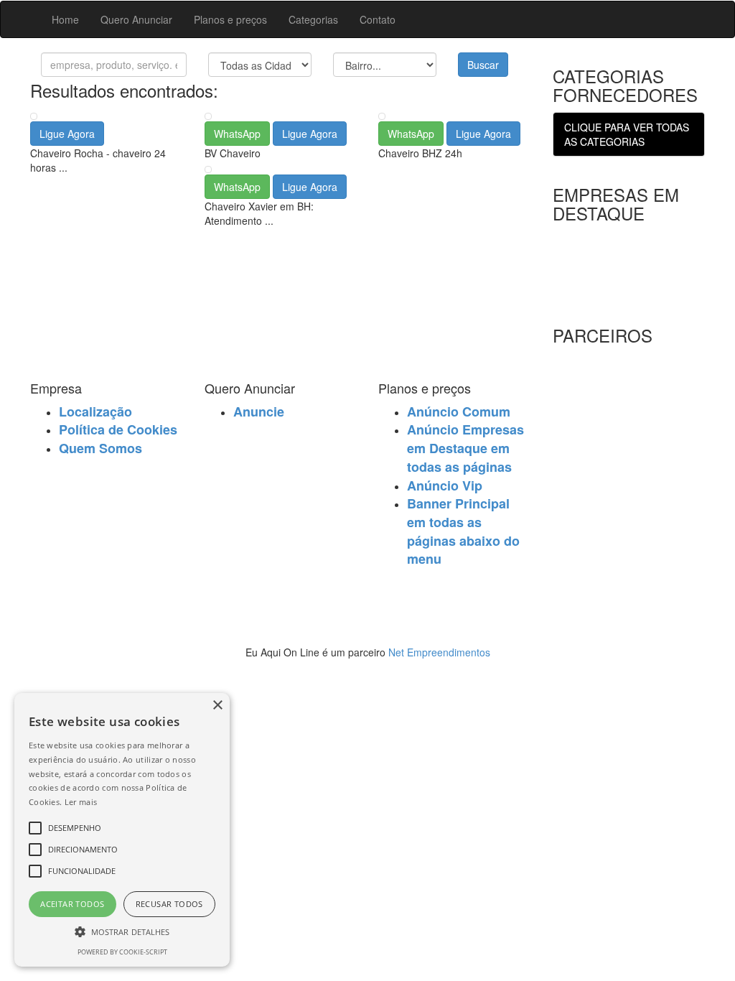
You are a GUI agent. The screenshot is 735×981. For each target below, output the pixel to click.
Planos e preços (230, 19)
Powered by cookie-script (122, 952)
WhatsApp (237, 133)
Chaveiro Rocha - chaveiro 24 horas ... (98, 160)
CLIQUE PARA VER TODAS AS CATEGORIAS (626, 134)
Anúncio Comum (458, 411)
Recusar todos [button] (169, 903)
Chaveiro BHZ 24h (420, 153)
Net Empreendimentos (439, 652)
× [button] (217, 705)
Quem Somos (100, 448)
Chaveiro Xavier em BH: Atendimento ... (259, 213)
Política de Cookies (118, 429)
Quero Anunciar (136, 19)
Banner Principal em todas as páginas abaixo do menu (463, 531)
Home (65, 19)
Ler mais (81, 801)
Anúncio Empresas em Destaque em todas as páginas (465, 447)
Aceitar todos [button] (72, 903)
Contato (377, 19)
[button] (122, 931)
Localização (95, 411)
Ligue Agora (67, 133)
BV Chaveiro (233, 153)
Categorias (313, 19)
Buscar (483, 64)
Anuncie (258, 411)
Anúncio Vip (444, 485)
